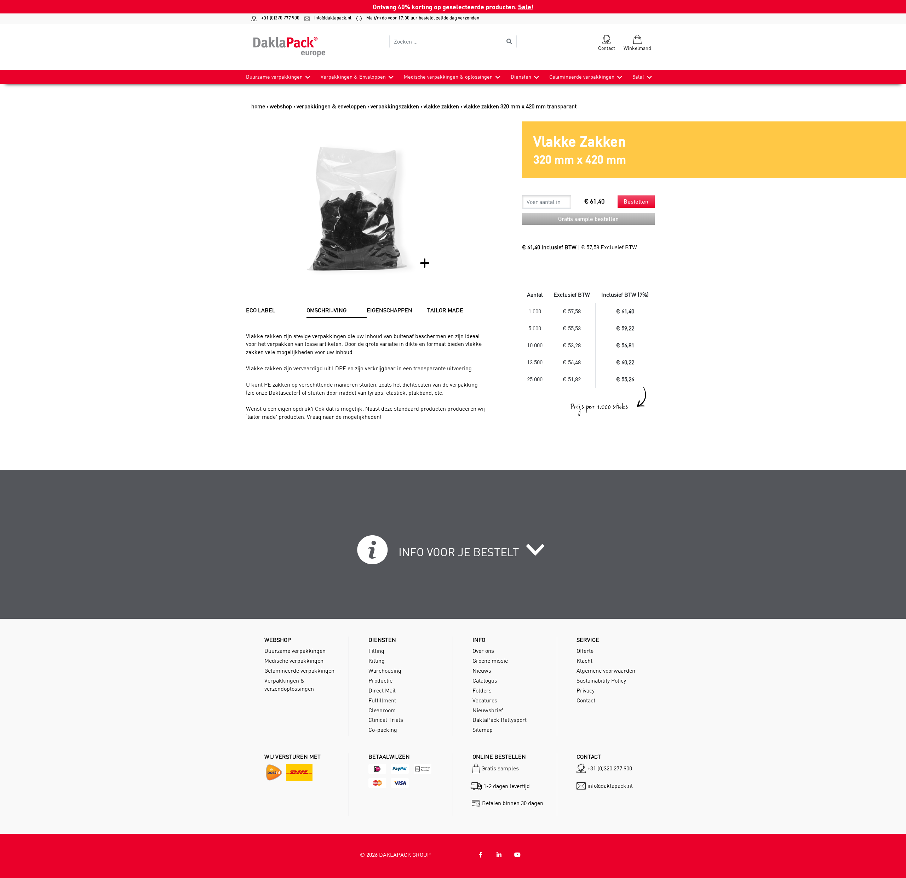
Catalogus (484, 680)
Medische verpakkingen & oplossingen (448, 77)
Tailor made (445, 310)
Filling (376, 650)
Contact (586, 700)
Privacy (586, 690)
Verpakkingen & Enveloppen (353, 77)
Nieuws (481, 670)
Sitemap (482, 729)
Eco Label (260, 310)
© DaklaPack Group (395, 854)
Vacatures (484, 700)
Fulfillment (382, 700)
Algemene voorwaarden (606, 670)
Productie (380, 680)
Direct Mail (382, 690)
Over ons (483, 650)
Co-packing (382, 729)
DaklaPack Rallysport (499, 719)
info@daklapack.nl (329, 18)
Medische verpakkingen (293, 660)
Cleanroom (382, 710)
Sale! (525, 6)
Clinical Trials (385, 719)
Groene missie (490, 660)
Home (258, 106)
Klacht (584, 660)
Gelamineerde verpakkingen (581, 77)
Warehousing (384, 670)
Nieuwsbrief (487, 710)
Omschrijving (326, 310)
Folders (482, 690)
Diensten (521, 77)
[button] (453, 554)
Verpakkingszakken (395, 106)
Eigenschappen (389, 310)
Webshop (281, 106)
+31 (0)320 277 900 (277, 18)
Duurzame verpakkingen (274, 77)
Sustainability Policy (601, 680)
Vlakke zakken (441, 106)
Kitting (376, 660)
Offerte (585, 650)
